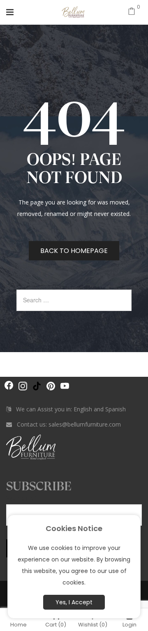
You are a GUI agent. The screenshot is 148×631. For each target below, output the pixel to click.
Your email (21, 498)
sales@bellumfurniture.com (85, 424)
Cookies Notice (74, 528)
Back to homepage (74, 250)
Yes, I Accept (74, 602)
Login (129, 624)
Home (18, 624)
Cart (55, 624)
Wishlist (92, 624)
